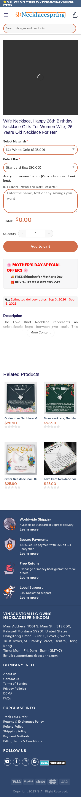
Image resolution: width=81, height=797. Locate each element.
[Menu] (5, 15)
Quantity (9, 234)
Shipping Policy (14, 731)
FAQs (7, 698)
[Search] (70, 29)
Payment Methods (16, 736)
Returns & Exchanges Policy (23, 721)
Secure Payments (34, 539)
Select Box (11, 159)
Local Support (31, 587)
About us (9, 674)
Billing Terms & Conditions (22, 741)
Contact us (11, 679)
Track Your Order (15, 717)
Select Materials (15, 141)
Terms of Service (15, 683)
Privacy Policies (14, 688)
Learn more (29, 529)
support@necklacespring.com (36, 655)
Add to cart (40, 246)
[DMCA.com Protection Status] (53, 762)
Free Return (29, 563)
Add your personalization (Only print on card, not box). (39, 178)
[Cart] (75, 15)
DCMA (7, 693)
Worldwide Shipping (36, 519)
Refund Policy (13, 726)
